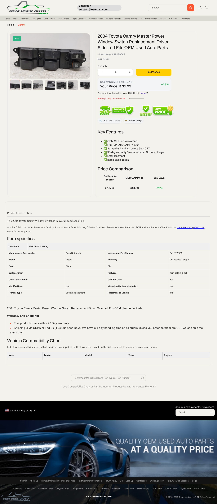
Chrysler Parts (62, 489)
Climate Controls (96, 19)
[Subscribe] (211, 412)
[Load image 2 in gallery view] (26, 85)
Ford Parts (91, 489)
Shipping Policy (157, 481)
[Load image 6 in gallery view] (73, 85)
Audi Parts (17, 489)
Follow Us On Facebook (178, 481)
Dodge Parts (77, 489)
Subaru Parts (171, 489)
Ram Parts (157, 489)
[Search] (190, 7)
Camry (21, 25)
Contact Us (141, 481)
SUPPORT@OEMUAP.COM (98, 496)
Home (7, 19)
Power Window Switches (155, 19)
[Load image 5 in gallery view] (61, 85)
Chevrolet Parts (45, 489)
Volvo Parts (199, 489)
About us (34, 481)
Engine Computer (79, 19)
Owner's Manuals (113, 19)
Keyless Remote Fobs (133, 19)
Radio (15, 19)
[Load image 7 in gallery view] (85, 85)
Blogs (194, 481)
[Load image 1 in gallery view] (15, 85)
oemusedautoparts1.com (190, 227)
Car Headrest (49, 19)
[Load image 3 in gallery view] (38, 85)
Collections (173, 18)
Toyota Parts (185, 489)
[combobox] (171, 7)
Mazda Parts (128, 489)
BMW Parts (30, 489)
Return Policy (111, 481)
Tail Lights (36, 19)
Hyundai (116, 489)
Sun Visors (25, 19)
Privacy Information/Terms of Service (58, 481)
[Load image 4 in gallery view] (50, 85)
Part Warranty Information (90, 481)
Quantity (102, 66)
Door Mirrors (63, 19)
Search (23, 481)
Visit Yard (186, 19)
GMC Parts (104, 489)
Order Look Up (126, 481)
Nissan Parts (143, 489)
